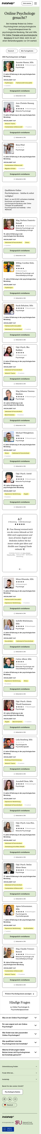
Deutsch (11, 51)
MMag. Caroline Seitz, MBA (25, 264)
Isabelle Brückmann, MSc (24, 622)
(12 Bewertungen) (30, 65)
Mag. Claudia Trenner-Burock (25, 950)
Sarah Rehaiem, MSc (24, 305)
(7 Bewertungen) (30, 707)
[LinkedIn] (10, 1099)
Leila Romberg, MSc (24, 739)
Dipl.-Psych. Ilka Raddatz (22, 348)
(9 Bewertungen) (30, 479)
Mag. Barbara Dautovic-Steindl (26, 221)
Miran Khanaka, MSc (25, 579)
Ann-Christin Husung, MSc (25, 104)
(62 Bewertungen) (21, 664)
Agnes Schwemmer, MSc (24, 907)
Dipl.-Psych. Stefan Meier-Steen (24, 866)
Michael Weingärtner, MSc (25, 434)
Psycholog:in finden (12, 1092)
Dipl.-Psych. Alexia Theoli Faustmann (24, 702)
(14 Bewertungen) (30, 108)
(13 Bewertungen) (30, 438)
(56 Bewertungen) (21, 584)
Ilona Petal (20, 145)
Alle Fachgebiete (27, 51)
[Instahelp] (8, 3)
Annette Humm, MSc (25, 62)
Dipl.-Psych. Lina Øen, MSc (25, 824)
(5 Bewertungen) (30, 308)
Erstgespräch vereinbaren (20, 91)
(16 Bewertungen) (30, 784)
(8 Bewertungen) (30, 954)
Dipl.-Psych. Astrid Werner (23, 475)
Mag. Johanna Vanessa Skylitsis (25, 392)
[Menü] (35, 3)
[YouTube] (15, 1099)
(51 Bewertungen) (30, 870)
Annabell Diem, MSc (24, 781)
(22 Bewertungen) (21, 355)
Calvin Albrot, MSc (24, 659)
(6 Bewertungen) (30, 626)
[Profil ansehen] (9, 66)
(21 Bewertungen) (30, 396)
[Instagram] (4, 1099)
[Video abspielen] (12, 69)
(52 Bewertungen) (21, 271)
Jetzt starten (27, 3)
